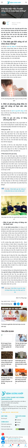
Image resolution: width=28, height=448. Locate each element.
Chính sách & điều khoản (6, 429)
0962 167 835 (14, 412)
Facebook (18, 419)
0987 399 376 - (6, 412)
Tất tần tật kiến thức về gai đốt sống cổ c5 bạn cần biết (21, 345)
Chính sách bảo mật (5, 426)
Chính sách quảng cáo (6, 424)
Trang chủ (3, 15)
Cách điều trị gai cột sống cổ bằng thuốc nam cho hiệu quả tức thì (15, 290)
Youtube (18, 422)
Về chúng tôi (4, 418)
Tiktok (17, 424)
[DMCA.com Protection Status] (20, 429)
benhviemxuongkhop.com (14, 438)
